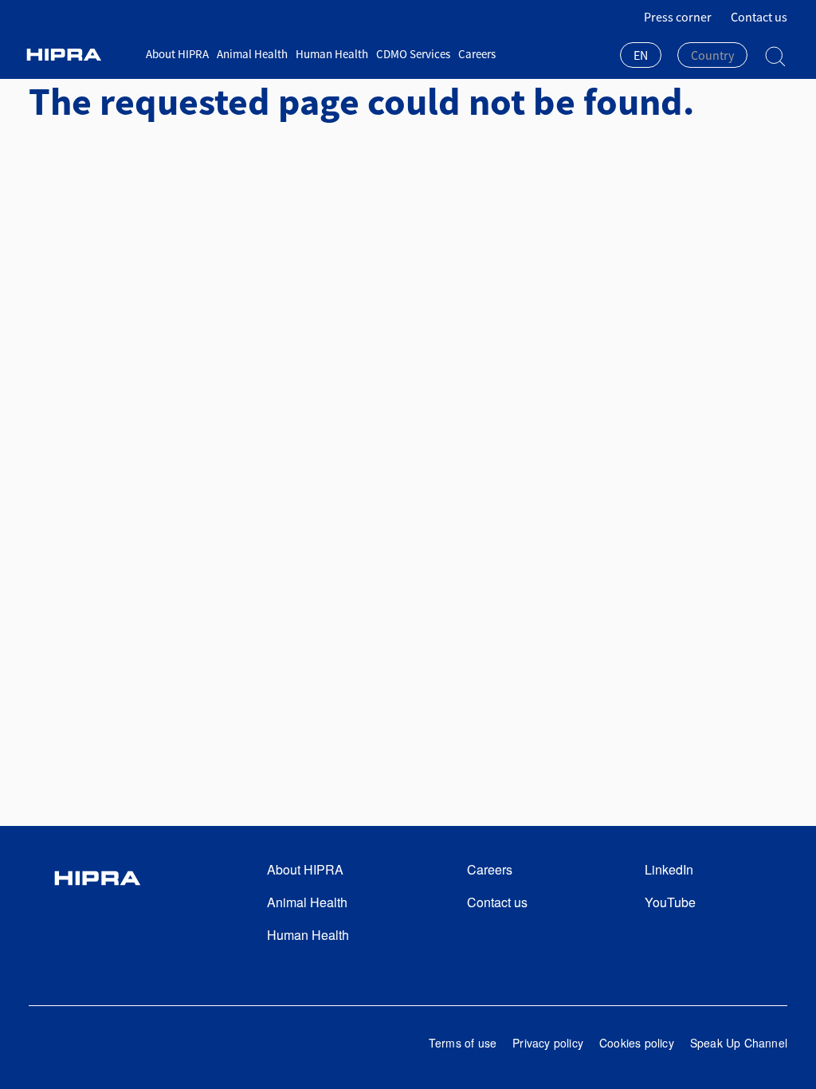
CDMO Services (413, 53)
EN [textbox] (641, 55)
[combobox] (640, 56)
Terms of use (462, 1043)
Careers (477, 53)
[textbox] (712, 55)
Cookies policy (636, 1043)
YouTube (670, 902)
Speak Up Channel (738, 1043)
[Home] (81, 54)
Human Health (332, 53)
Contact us (759, 17)
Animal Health (252, 53)
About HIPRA (177, 53)
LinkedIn (669, 869)
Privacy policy (547, 1043)
